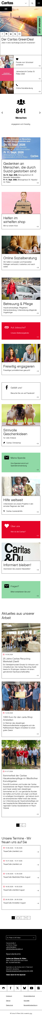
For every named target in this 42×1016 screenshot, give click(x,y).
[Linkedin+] (11, 34)
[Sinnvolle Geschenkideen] (21, 415)
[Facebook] (2, 34)
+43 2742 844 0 (11, 947)
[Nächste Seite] (24, 825)
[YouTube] (31, 988)
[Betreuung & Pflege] (21, 289)
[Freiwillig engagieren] (21, 355)
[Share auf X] (17, 988)
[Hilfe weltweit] (21, 486)
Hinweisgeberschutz (29, 996)
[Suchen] (33, 3)
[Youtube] (19, 34)
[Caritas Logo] (7, 2)
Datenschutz (9, 1005)
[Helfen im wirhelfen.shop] (21, 203)
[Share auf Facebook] (10, 988)
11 (26, 918)
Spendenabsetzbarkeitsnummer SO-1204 (19, 971)
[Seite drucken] (3, 988)
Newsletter (26, 1000)
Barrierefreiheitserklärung (30, 1005)
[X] (15, 34)
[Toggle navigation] (6, 8)
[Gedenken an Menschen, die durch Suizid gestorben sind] (21, 148)
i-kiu (31, 1013)
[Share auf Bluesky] (24, 988)
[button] (21, 3)
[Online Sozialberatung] (21, 247)
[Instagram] (6, 34)
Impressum (9, 996)
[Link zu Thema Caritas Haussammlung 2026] (21, 30)
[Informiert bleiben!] (21, 554)
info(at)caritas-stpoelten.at (14, 949)
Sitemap (8, 1000)
